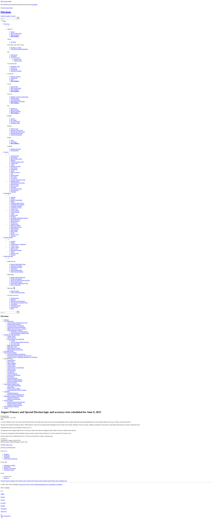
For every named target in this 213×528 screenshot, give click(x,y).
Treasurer (13, 236)
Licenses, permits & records (18, 180)
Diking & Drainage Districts (14, 379)
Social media (14, 69)
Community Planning (16, 206)
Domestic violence (15, 76)
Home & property (15, 172)
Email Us (6, 478)
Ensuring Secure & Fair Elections (16, 402)
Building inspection (16, 149)
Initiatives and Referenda (13, 399)
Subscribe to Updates (9, 465)
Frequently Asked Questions (14, 405)
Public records (14, 128)
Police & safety (15, 185)
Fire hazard (14, 142)
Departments (7, 193)
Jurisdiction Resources (13, 397)
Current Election (11, 337)
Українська (4, 508)
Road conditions (15, 89)
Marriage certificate (16, 111)
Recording (13, 187)
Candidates (7, 391)
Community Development (17, 204)
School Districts (11, 370)
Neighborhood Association (18, 101)
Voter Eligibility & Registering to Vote (17, 322)
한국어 (3, 500)
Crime (12, 140)
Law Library (14, 178)
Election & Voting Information (12, 334)
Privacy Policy (30, 484)
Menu (4, 21)
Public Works (14, 231)
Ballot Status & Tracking (13, 348)
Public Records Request (17, 271)
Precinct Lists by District (13, 388)
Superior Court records (17, 130)
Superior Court (18, 61)
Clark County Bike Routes (18, 292)
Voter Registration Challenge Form (20, 333)
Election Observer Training (14, 403)
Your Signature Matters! (10, 352)
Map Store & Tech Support (18, 301)
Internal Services (15, 221)
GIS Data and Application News (19, 302)
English (3, 497)
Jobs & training (15, 175)
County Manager (15, 212)
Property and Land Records (18, 277)
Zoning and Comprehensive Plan (19, 283)
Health (12, 171)
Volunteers (13, 191)
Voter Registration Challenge (14, 330)
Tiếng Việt (3, 511)
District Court (17, 59)
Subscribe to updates (16, 71)
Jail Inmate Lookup (9, 470)
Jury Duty (13, 42)
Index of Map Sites (16, 285)
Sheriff (12, 233)
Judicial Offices (11, 364)
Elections (6, 11)
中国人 (3, 494)
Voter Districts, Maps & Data (11, 384)
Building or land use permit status (19, 97)
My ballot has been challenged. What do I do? (19, 355)
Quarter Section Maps (16, 270)
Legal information (15, 100)
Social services (14, 190)
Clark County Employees (10, 458)
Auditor (13, 198)
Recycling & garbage (16, 188)
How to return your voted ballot (15, 339)
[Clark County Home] (7, 8)
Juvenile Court (14, 224)
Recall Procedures (12, 382)
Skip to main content (6, 1)
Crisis (12, 79)
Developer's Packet (16, 305)
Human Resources (15, 219)
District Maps (10, 387)
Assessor (13, 197)
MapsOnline (7, 467)
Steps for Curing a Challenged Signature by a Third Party (22, 357)
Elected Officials (8, 237)
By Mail (13, 340)
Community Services (16, 207)
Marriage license (15, 35)
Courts (12, 165)
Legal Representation (16, 134)
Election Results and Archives (15, 349)
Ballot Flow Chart (12, 346)
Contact (6, 408)
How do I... (7, 24)
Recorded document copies (18, 131)
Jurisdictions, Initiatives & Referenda (13, 396)
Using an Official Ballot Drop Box (20, 342)
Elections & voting (15, 166)
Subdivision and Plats (16, 267)
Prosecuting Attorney (16, 227)
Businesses (7, 455)
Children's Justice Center (17, 162)
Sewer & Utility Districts (13, 375)
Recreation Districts (12, 378)
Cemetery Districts (12, 373)
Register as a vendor (16, 47)
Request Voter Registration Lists (15, 394)
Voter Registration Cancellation (15, 325)
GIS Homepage (15, 298)
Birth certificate (15, 110)
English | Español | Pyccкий (8, 16)
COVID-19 (14, 68)
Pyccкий (3, 503)
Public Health (14, 230)
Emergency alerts (15, 66)
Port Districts (10, 376)
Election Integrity (8, 400)
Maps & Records (8, 256)
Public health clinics (16, 88)
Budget (12, 201)
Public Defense (15, 228)
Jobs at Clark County (16, 33)
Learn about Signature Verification (16, 354)
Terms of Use (22, 484)
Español (3, 506)
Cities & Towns (11, 369)
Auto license (14, 157)
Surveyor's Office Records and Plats (20, 280)
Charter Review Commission (18, 244)
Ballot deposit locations (13, 345)
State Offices (10, 361)
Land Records (14, 307)
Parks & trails (14, 86)
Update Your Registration (14, 324)
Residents (6, 454)
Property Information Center (18, 264)
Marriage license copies (17, 133)
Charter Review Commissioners (15, 367)
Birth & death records (16, 159)
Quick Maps (14, 304)
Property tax (14, 108)
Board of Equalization (16, 200)
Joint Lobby (14, 177)
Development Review (16, 282)
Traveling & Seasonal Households (16, 327)
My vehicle (14, 120)
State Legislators (11, 363)
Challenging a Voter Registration (19, 331)
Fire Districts (10, 372)
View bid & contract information (19, 49)
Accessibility (58, 484)
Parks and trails (15, 184)
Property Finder (15, 291)
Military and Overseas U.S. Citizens (16, 328)
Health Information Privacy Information (44, 484)
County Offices (11, 366)
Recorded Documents (16, 265)
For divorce (14, 56)
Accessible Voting (8, 351)
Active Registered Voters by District (16, 390)
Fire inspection (14, 150)
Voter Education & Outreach (11, 406)
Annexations (14, 268)
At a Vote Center (15, 343)
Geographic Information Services (19, 218)
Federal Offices (11, 360)
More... (12, 308)
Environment (14, 169)
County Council (15, 210)
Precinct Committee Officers (14, 381)
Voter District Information (14, 385)
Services (6, 152)
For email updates (15, 121)
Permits (13, 32)
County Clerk (14, 209)
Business (13, 160)
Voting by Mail (11, 336)
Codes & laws (14, 163)
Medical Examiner (15, 225)
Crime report (14, 55)
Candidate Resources (12, 393)
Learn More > (34, 4)
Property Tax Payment (10, 468)
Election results (15, 98)
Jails (12, 174)
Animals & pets (15, 156)
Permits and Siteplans (16, 279)
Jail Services (14, 222)
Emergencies (14, 78)
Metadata (13, 299)
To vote (13, 118)
